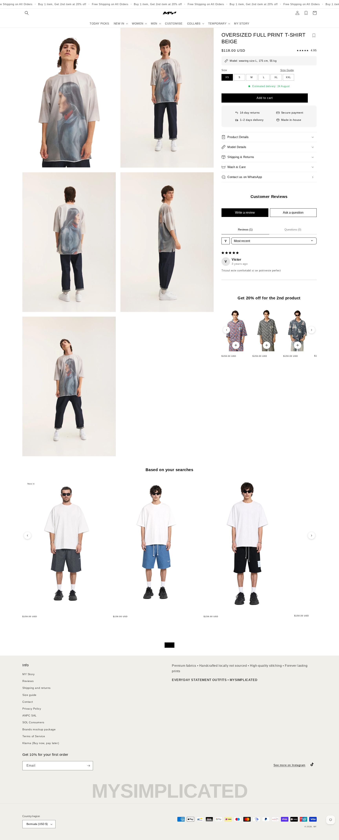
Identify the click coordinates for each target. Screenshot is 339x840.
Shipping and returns (36, 687)
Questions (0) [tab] (292, 229)
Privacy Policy (31, 708)
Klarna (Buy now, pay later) (40, 743)
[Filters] (225, 241)
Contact (27, 701)
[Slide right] (311, 329)
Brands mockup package (39, 729)
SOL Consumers (33, 722)
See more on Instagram (289, 765)
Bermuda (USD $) (37, 824)
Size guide (29, 694)
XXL (288, 77)
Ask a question (293, 212)
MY (315, 827)
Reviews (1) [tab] (245, 229)
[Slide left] (226, 329)
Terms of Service (33, 736)
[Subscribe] (88, 765)
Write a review (245, 212)
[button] (26, 13)
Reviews (28, 681)
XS (227, 77)
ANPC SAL (29, 715)
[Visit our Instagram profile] (169, 645)
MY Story (28, 674)
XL (276, 77)
